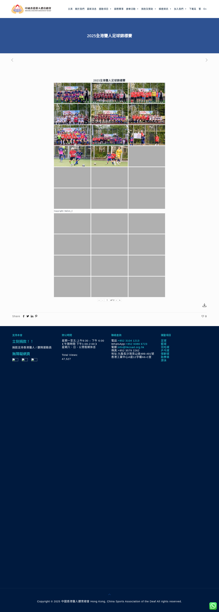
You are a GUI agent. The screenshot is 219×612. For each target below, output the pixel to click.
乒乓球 (165, 350)
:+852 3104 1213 (128, 340)
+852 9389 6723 (136, 343)
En (205, 9)
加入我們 (179, 9)
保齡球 (165, 353)
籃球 (164, 343)
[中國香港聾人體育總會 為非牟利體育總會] (31, 9)
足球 (164, 340)
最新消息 (92, 9)
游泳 (164, 360)
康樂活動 (131, 9)
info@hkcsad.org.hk (131, 347)
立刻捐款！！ (23, 341)
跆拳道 (165, 357)
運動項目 (103, 9)
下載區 (192, 9)
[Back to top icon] (109, 594)
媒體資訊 (163, 9)
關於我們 (80, 9)
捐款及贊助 (147, 9)
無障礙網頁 (21, 353)
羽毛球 (165, 347)
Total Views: (70, 354)
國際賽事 (119, 9)
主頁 (70, 9)
